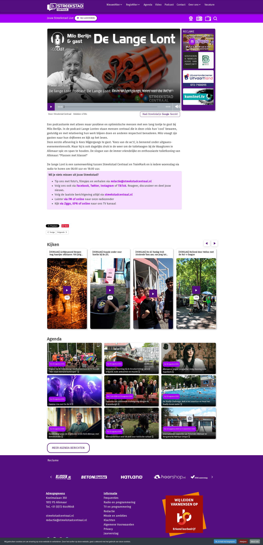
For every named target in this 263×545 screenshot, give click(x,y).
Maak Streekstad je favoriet (160, 114)
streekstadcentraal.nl (119, 194)
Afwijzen (243, 541)
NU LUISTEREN (198, 18)
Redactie (109, 511)
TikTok (122, 185)
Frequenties (111, 498)
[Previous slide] (51, 477)
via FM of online (74, 199)
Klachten (109, 520)
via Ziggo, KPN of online (75, 203)
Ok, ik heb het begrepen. (225, 541)
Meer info (255, 541)
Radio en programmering (119, 502)
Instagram (107, 185)
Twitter (94, 185)
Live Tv (207, 18)
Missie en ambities (115, 515)
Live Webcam (190, 18)
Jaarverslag (111, 533)
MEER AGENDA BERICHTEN (68, 448)
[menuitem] (115, 4)
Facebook (83, 185)
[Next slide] (212, 477)
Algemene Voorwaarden (119, 524)
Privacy (108, 529)
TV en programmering (117, 506)
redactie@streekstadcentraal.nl (131, 181)
